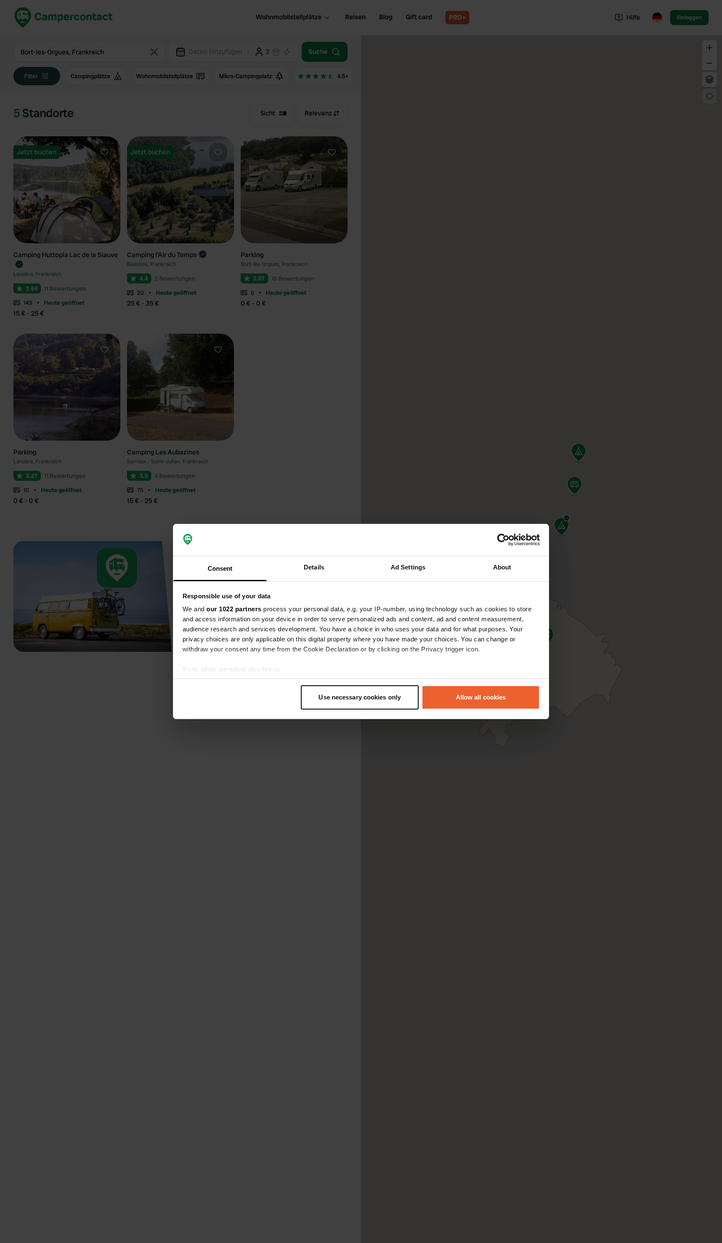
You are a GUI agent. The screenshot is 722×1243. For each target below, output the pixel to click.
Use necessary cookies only (359, 697)
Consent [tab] (220, 568)
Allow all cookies (481, 697)
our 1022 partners (234, 609)
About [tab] (502, 567)
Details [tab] (314, 567)
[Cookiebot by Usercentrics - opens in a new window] (503, 539)
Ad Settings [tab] (408, 567)
